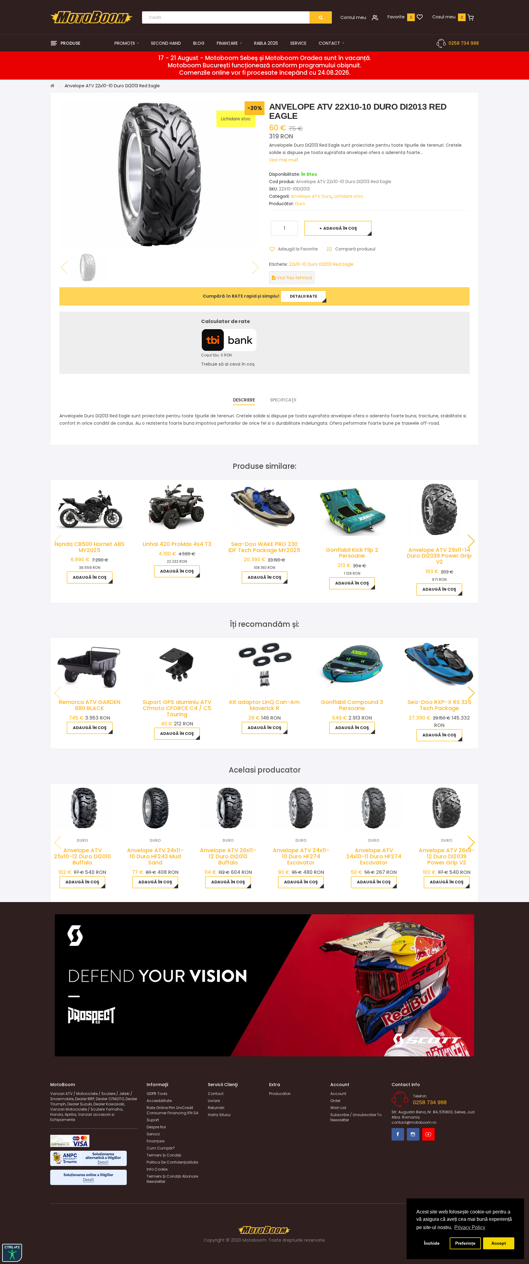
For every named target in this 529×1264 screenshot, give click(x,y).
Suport (153, 1120)
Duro (300, 204)
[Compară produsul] (90, 821)
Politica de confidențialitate (172, 1162)
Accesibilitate (159, 1100)
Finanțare (155, 1141)
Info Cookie (157, 1169)
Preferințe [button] (465, 1243)
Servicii (153, 1134)
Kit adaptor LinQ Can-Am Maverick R (264, 705)
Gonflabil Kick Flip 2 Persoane (352, 553)
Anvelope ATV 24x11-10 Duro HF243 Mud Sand (155, 856)
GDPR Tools (157, 1093)
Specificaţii (283, 400)
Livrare (214, 1100)
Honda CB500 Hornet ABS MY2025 (89, 547)
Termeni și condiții (164, 1155)
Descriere (244, 400)
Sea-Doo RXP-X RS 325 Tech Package (439, 705)
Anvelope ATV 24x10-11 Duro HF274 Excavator (373, 856)
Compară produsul (355, 249)
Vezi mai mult (283, 160)
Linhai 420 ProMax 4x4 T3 (177, 544)
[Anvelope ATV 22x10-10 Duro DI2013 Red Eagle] (88, 267)
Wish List (338, 1107)
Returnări (216, 1107)
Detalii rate (303, 296)
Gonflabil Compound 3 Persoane (352, 705)
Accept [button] (498, 1243)
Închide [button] (432, 1243)
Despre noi (156, 1127)
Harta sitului (219, 1114)
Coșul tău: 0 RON (216, 355)
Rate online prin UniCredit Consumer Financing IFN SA (172, 1110)
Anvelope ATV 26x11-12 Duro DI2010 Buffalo (228, 856)
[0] (419, 17)
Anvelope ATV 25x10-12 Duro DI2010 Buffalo (82, 856)
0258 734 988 (463, 43)
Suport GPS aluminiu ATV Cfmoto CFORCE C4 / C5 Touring (177, 708)
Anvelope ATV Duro (311, 196)
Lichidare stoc (348, 196)
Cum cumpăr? (161, 1148)
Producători (280, 1093)
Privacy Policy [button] (469, 1227)
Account (338, 1093)
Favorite (396, 17)
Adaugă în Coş (340, 228)
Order (335, 1100)
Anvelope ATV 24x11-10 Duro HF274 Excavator (301, 856)
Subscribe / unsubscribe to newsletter (355, 1117)
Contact (215, 1093)
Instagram (413, 1134)
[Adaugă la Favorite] (74, 821)
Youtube (428, 1134)
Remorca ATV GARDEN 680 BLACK (89, 705)
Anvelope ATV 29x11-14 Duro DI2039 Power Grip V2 (439, 556)
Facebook (398, 1134)
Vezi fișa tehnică (294, 278)
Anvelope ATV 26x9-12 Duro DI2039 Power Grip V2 (447, 856)
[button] (471, 541)
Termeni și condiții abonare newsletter (172, 1179)
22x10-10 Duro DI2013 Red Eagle (321, 264)
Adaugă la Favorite (298, 249)
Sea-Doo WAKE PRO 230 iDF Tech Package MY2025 (264, 547)
